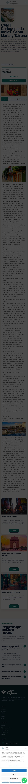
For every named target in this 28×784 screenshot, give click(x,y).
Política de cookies (5, 782)
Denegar (14, 774)
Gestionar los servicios (13, 766)
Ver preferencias (14, 778)
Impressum (24, 782)
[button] (26, 748)
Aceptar (14, 770)
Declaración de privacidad (15, 782)
